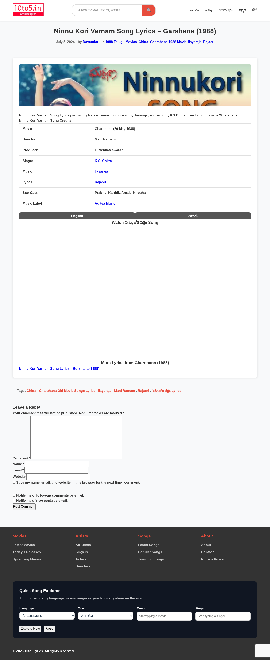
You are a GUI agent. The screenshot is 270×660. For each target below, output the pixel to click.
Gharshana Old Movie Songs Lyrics (67, 391)
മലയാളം (226, 10)
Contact (207, 552)
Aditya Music (105, 203)
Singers (82, 552)
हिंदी (254, 10)
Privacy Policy (212, 559)
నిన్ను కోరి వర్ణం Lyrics (166, 391)
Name (18, 464)
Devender (90, 42)
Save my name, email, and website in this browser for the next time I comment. (78, 482)
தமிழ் (208, 10)
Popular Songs (150, 552)
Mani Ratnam (124, 391)
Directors (83, 566)
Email (18, 470)
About (206, 545)
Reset (49, 628)
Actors (81, 559)
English (77, 216)
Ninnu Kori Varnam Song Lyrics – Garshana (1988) (59, 368)
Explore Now (30, 628)
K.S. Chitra (103, 161)
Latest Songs (148, 545)
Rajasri (208, 42)
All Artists (83, 545)
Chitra (143, 42)
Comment (21, 458)
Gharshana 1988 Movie (168, 42)
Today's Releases (27, 552)
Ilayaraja (194, 42)
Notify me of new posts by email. (42, 500)
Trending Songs (151, 559)
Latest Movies (24, 545)
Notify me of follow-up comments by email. (50, 495)
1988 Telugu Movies (121, 42)
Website (19, 476)
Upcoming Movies (27, 559)
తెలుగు (194, 10)
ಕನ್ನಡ (242, 10)
